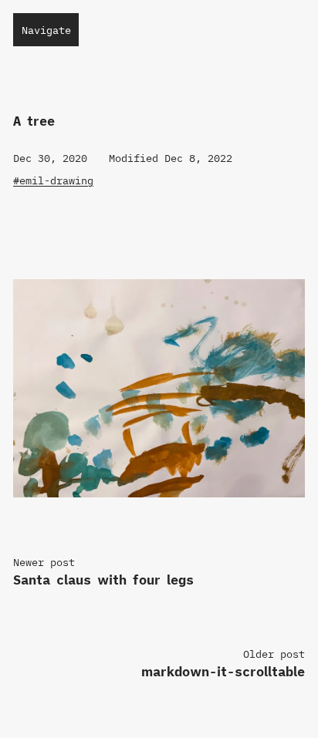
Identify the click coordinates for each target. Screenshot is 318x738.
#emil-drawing (53, 180)
